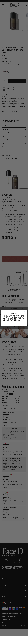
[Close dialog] (25, 311)
